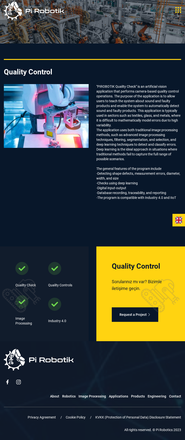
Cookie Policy (76, 417)
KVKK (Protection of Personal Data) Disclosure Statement (138, 417)
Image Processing (92, 396)
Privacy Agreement (42, 417)
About (54, 396)
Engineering (157, 396)
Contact (175, 396)
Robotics (69, 396)
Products (138, 396)
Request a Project (133, 315)
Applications (118, 396)
